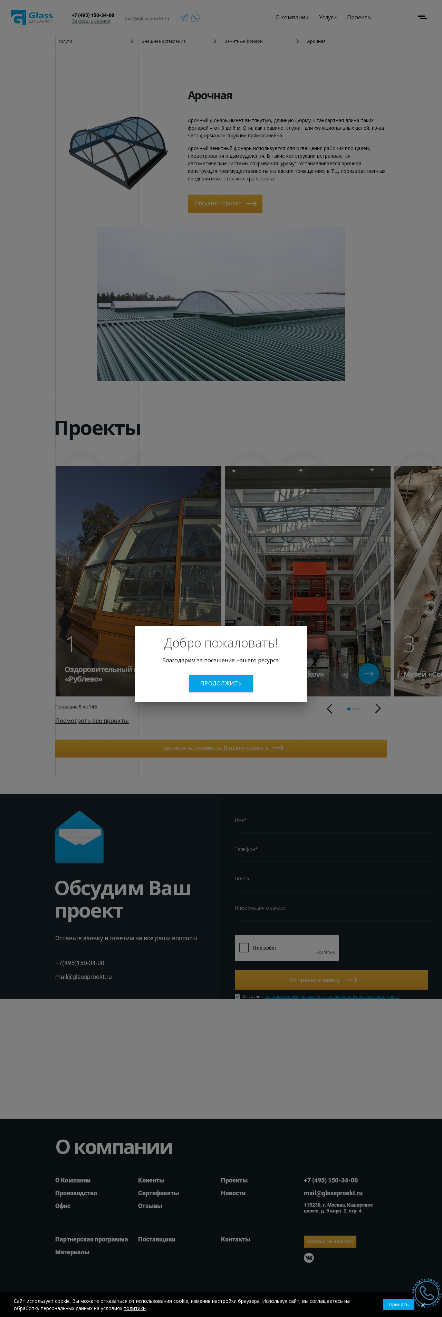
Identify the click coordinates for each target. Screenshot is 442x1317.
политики (135, 1308)
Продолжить (221, 683)
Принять (399, 1304)
